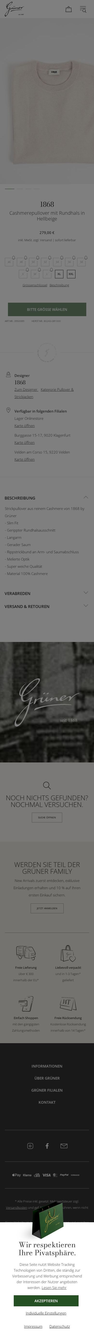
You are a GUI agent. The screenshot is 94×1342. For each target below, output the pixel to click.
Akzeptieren (46, 1300)
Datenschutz (59, 1326)
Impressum (33, 1326)
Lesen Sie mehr (54, 1287)
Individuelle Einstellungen (46, 1313)
